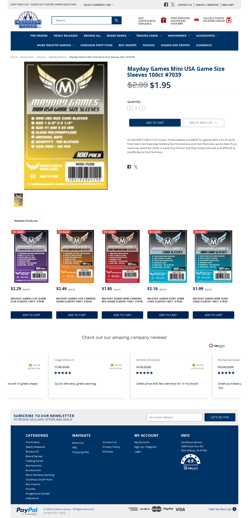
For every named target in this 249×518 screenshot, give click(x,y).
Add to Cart (31, 315)
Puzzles (149, 45)
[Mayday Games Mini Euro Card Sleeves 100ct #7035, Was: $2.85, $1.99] (213, 256)
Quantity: (134, 101)
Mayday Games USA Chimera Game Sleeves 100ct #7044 (76, 300)
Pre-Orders (38, 35)
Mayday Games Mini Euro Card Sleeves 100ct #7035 (210, 300)
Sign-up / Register (145, 447)
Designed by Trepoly (55, 512)
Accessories (205, 35)
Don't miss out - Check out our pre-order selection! (43, 4)
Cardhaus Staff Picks (96, 45)
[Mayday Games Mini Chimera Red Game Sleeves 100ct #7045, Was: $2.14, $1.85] (122, 256)
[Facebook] (166, 5)
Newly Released (66, 35)
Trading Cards (147, 35)
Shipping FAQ (80, 452)
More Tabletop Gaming (54, 45)
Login (137, 451)
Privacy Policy (111, 447)
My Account (141, 442)
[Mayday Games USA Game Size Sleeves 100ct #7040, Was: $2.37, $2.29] (31, 256)
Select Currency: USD (97, 4)
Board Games (116, 35)
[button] (202, 462)
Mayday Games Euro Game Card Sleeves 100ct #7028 (165, 300)
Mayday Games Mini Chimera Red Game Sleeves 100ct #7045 (122, 300)
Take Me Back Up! (220, 509)
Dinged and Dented (175, 45)
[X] (173, 5)
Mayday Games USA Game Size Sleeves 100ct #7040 (28, 300)
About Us (78, 442)
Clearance (204, 45)
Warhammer (177, 35)
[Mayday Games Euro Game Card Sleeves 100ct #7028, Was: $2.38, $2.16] (168, 256)
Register (213, 4)
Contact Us (185, 4)
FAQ (74, 447)
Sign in (200, 4)
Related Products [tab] (26, 220)
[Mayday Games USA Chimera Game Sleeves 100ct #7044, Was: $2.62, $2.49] (77, 256)
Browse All (92, 35)
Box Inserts (128, 45)
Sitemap (108, 451)
